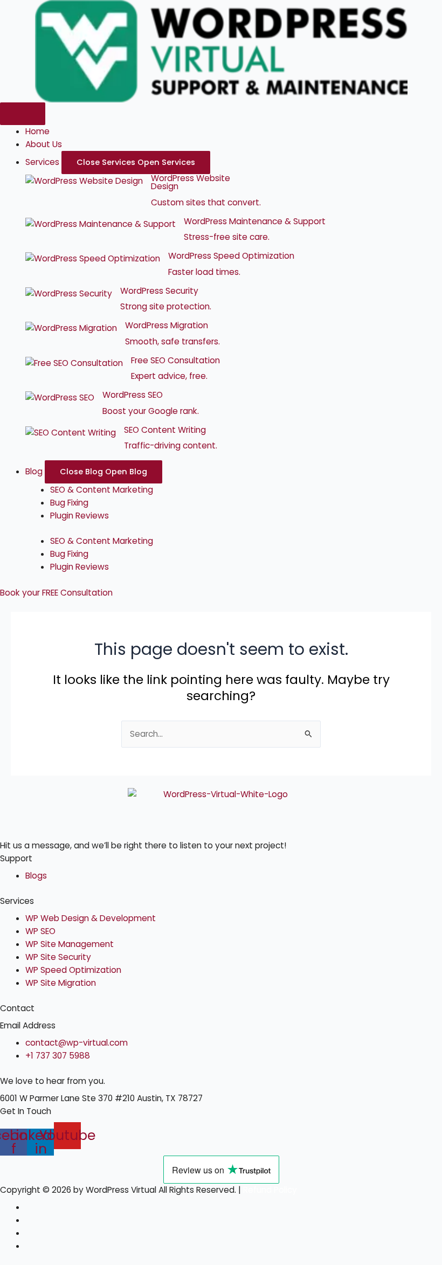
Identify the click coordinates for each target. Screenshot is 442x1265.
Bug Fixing (69, 502)
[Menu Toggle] (22, 114)
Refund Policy (270, 1189)
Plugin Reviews (79, 515)
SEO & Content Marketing (101, 489)
